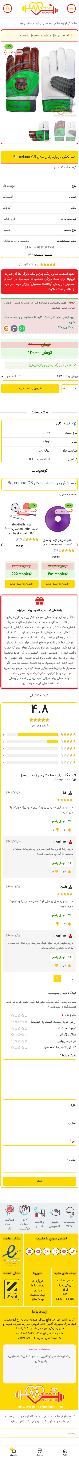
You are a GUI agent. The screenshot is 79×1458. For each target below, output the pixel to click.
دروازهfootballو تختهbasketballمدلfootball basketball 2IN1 (21, 529)
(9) (56, 550)
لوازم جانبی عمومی (55, 23)
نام (73, 1141)
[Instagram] (47, 1251)
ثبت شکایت (37, 1295)
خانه (74, 23)
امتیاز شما (68, 1016)
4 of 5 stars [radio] (15, 1015)
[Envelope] (29, 1251)
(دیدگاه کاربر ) (28, 264)
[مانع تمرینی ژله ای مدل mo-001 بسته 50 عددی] (58, 519)
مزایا (73, 1105)
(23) (19, 539)
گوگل (65, 1290)
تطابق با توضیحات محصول (59, 1048)
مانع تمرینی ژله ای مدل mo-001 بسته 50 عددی (57, 542)
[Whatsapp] (22, 328)
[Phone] (72, 1251)
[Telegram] (38, 1251)
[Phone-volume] (14, 328)
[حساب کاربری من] (7, 8)
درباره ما (37, 1280)
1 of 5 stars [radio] (26, 1015)
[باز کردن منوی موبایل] (71, 8)
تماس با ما (37, 1285)
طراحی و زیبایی (67, 1041)
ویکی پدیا (65, 1285)
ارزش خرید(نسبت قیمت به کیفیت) (53, 1022)
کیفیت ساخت (67, 1029)
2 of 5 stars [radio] (22, 1015)
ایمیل (71, 1159)
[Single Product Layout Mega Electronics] (6, 328)
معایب (72, 1123)
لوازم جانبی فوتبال (27, 23)
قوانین (37, 1290)
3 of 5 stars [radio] (19, 1015)
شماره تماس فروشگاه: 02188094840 (39, 1333)
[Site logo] (40, 8)
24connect (47, 1407)
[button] (72, 79)
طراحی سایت (65, 1280)
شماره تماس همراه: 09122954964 (39, 1338)
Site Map (37, 1299)
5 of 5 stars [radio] (12, 1015)
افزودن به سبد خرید (30, 389)
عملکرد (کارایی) (67, 1035)
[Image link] (11, 1255)
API (65, 1294)
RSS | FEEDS (65, 1299)
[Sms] (64, 1251)
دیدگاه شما (68, 1055)
